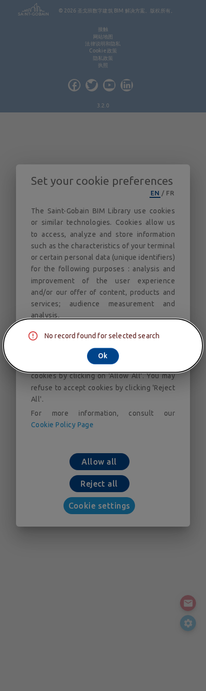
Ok (103, 356)
